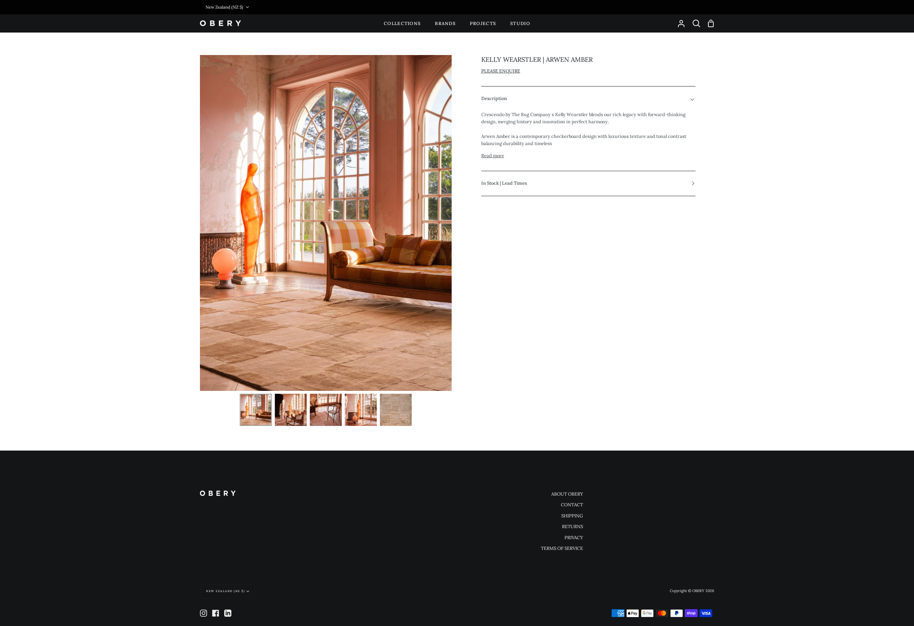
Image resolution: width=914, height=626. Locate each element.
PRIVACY (573, 538)
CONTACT (572, 505)
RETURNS (572, 526)
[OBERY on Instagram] (203, 613)
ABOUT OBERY (567, 494)
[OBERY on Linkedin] (227, 613)
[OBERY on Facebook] (215, 613)
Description (494, 98)
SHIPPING (572, 516)
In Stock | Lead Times (504, 183)
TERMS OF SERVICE (562, 548)
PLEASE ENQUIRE (500, 71)
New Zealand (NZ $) (224, 7)
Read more (492, 156)
